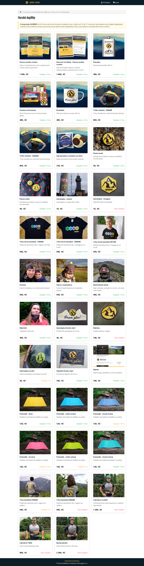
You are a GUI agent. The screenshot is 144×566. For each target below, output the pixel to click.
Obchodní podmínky (72, 561)
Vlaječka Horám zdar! (64, 371)
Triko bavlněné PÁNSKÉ (29, 500)
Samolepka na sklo (27, 371)
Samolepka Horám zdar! (65, 328)
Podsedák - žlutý (26, 414)
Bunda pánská (61, 543)
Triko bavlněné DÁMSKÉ (65, 500)
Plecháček (60, 110)
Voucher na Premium (28, 110)
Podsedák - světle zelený (66, 457)
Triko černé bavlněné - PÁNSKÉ (31, 242)
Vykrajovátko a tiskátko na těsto (69, 156)
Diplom (96, 369)
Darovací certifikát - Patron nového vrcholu (70, 63)
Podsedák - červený (27, 457)
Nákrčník (23, 328)
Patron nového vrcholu (28, 62)
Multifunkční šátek (100, 285)
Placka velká (24, 199)
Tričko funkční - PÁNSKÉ (102, 110)
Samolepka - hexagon (101, 199)
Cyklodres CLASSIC (100, 500)
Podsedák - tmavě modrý (103, 414)
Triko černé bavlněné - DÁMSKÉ (68, 242)
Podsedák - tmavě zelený (103, 457)
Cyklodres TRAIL (26, 543)
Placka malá (98, 153)
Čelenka (23, 285)
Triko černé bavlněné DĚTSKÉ (104, 242)
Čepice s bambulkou (64, 285)
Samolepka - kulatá (64, 199)
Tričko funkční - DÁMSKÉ (29, 156)
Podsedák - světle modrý (66, 414)
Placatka (96, 62)
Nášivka (96, 328)
